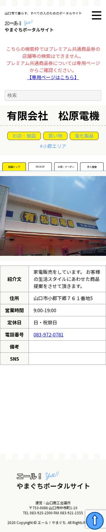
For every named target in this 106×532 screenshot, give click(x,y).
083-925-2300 (41, 512)
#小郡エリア (53, 145)
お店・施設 (24, 135)
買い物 (55, 135)
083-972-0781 (49, 334)
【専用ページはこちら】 (53, 77)
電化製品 (84, 135)
